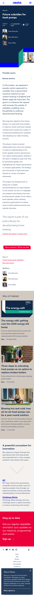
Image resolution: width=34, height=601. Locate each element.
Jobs (17, 556)
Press (17, 554)
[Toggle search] (4, 3)
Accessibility (17, 564)
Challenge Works (10, 497)
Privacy (17, 559)
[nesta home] (17, 3)
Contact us (17, 566)
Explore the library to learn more (15, 234)
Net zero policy (8, 263)
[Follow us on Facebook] (10, 550)
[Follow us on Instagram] (16, 550)
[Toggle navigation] (30, 3)
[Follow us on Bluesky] (7, 550)
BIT (4, 480)
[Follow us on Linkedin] (13, 550)
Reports (5, 10)
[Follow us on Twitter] (3, 550)
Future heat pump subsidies (13, 260)
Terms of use (17, 561)
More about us (9, 591)
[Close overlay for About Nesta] (31, 570)
